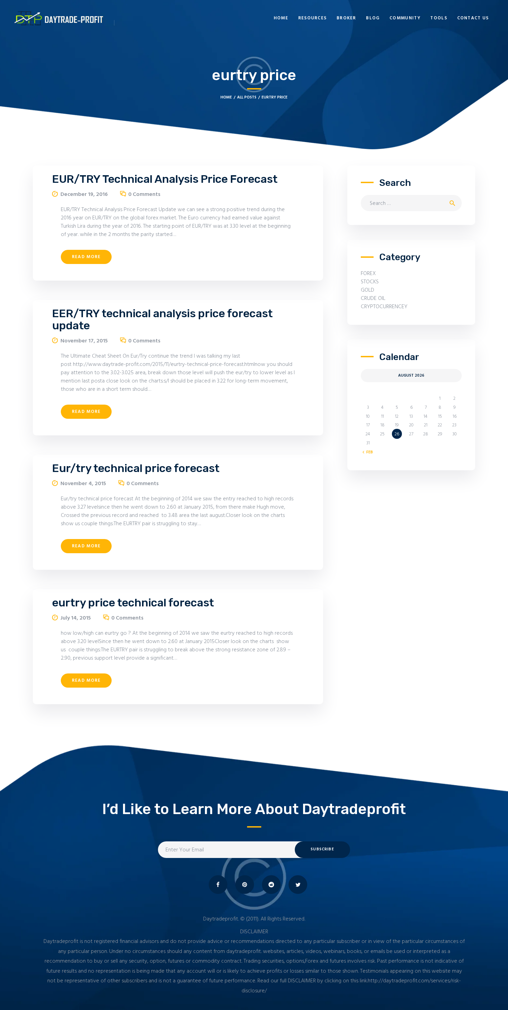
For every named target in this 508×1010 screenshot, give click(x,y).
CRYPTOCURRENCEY (384, 306)
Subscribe (322, 849)
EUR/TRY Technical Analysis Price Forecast (164, 179)
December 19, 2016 (84, 194)
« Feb (368, 452)
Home (226, 97)
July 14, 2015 (75, 618)
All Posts (246, 97)
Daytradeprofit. (221, 919)
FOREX (368, 273)
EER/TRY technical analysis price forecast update (162, 320)
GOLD (367, 290)
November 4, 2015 (83, 483)
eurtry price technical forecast (133, 603)
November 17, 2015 (84, 341)
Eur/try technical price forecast (135, 468)
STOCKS (370, 281)
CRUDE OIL (373, 298)
